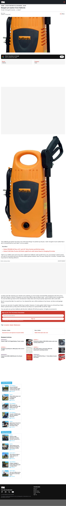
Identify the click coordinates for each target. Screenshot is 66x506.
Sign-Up (35, 494)
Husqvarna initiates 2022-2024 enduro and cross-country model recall (45, 342)
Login (35, 493)
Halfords (4, 62)
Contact (35, 489)
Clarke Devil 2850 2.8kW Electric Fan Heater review (11, 357)
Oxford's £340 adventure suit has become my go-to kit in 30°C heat (15, 438)
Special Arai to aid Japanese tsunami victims (13, 332)
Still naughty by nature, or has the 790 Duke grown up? (15, 406)
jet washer (6, 324)
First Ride (12, 470)
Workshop (3, 339)
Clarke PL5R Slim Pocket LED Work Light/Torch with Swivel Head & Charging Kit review (29, 251)
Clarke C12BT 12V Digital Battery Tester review (12, 341)
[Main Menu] (64, 2)
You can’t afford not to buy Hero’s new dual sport (15, 473)
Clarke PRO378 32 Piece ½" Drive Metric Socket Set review (45, 357)
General (36, 339)
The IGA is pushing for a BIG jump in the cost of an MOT (12, 349)
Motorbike (12, 385)
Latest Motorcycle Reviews (13, 5)
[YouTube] (13, 492)
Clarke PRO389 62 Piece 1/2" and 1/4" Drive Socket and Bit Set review (23, 249)
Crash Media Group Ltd (7, 494)
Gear (24, 5)
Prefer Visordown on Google (12, 56)
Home (2, 5)
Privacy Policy (26, 320)
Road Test (12, 452)
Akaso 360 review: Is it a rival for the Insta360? (15, 397)
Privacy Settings (37, 492)
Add (62, 56)
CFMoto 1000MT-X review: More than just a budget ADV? (15, 465)
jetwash (11, 324)
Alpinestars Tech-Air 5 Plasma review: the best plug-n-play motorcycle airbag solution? (15, 424)
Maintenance (17, 324)
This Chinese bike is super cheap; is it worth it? (14, 456)
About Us (35, 488)
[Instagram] (6, 492)
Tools (36, 62)
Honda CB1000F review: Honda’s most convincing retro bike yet (15, 388)
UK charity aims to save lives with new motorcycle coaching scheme (43, 349)
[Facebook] (2, 492)
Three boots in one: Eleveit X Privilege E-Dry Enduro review (15, 447)
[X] (9, 492)
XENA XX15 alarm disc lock (41, 332)
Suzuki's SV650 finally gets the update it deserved (15, 415)
